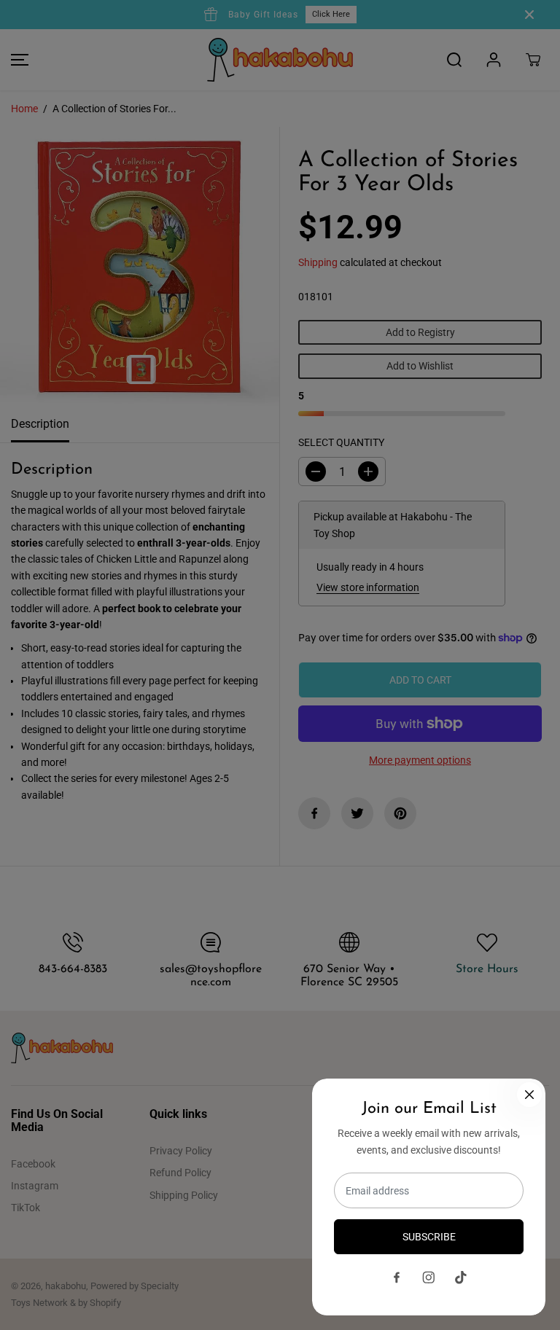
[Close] (529, 1095)
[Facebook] (397, 1277)
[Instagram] (429, 1277)
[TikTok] (461, 1277)
